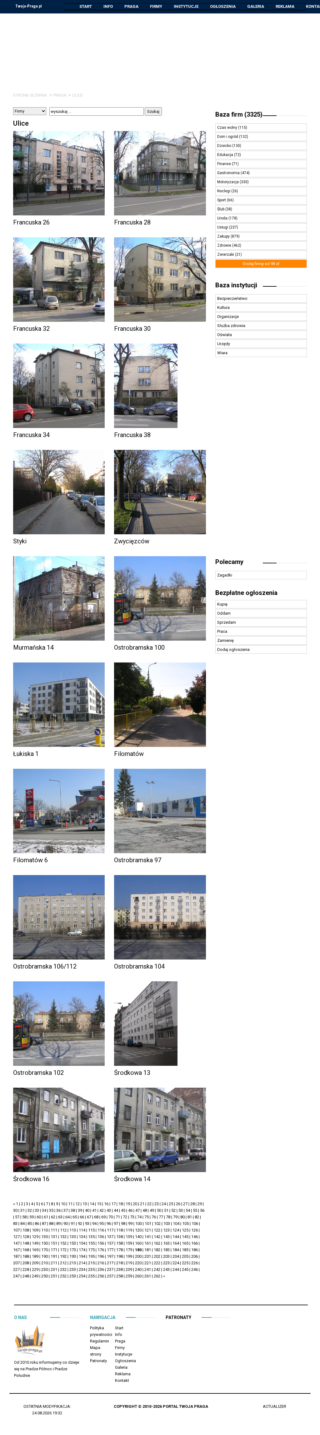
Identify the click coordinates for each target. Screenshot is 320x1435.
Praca (222, 631)
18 (120, 1203)
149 (35, 1243)
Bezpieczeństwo (232, 298)
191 (54, 1256)
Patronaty (98, 1360)
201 (147, 1256)
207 (16, 1263)
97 (116, 1223)
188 (25, 1256)
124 (175, 1230)
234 (82, 1269)
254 (82, 1276)
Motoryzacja (228, 182)
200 (138, 1256)
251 (54, 1276)
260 (138, 1276)
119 (129, 1230)
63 (60, 1217)
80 (182, 1217)
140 (138, 1236)
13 (84, 1203)
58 (24, 1217)
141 (147, 1236)
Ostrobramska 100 (139, 647)
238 (119, 1269)
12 (77, 1203)
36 (58, 1210)
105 (185, 1223)
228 (25, 1269)
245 (185, 1269)
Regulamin (99, 1341)
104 (176, 1223)
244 (175, 1269)
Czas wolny (227, 127)
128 (25, 1236)
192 (63, 1256)
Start (85, 6)
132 (63, 1236)
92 (80, 1223)
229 (35, 1269)
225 (185, 1263)
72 (125, 1217)
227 (16, 1269)
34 (44, 1210)
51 (166, 1210)
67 (89, 1217)
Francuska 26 (31, 222)
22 (149, 1203)
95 (101, 1223)
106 (195, 1223)
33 (37, 1210)
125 (185, 1230)
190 (44, 1256)
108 (25, 1230)
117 (110, 1230)
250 (44, 1276)
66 (82, 1217)
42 (101, 1210)
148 (25, 1243)
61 (46, 1217)
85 (30, 1223)
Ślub (221, 209)
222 (157, 1263)
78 (168, 1217)
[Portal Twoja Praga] (29, 1341)
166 (194, 1243)
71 (118, 1217)
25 (171, 1203)
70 (110, 1217)
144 (175, 1236)
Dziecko (224, 146)
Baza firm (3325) (238, 114)
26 (178, 1203)
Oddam (224, 613)
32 (30, 1210)
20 (135, 1203)
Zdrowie (224, 245)
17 (113, 1203)
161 (147, 1243)
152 (63, 1243)
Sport (222, 200)
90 (65, 1223)
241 (147, 1269)
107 (16, 1230)
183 (166, 1249)
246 (194, 1269)
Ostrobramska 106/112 (45, 966)
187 (16, 1256)
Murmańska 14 (33, 647)
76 (154, 1217)
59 (31, 1217)
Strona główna (30, 95)
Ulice (77, 95)
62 (53, 1217)
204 (175, 1256)
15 (99, 1203)
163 (166, 1243)
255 (91, 1276)
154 (82, 1243)
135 (91, 1236)
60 (39, 1217)
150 (44, 1243)
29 (200, 1203)
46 (130, 1210)
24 (164, 1203)
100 (138, 1223)
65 (74, 1217)
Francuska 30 (132, 328)
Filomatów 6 (30, 860)
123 (166, 1230)
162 (157, 1243)
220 (138, 1263)
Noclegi (224, 191)
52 (173, 1210)
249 (35, 1276)
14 (92, 1203)
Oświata (224, 334)
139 (129, 1236)
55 (195, 1210)
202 (157, 1256)
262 (157, 1276)
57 (17, 1217)
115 (91, 1230)
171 (54, 1249)
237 (110, 1269)
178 (119, 1249)
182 (157, 1249)
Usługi (223, 227)
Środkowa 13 (132, 1072)
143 (166, 1236)
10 (63, 1203)
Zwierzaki (226, 254)
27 (185, 1203)
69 (103, 1217)
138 (119, 1236)
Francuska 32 (31, 328)
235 (91, 1269)
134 (82, 1236)
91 (73, 1223)
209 (35, 1263)
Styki (20, 541)
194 (82, 1256)
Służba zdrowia (231, 325)
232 (63, 1269)
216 (101, 1263)
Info (108, 6)
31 (22, 1210)
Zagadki (224, 575)
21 (142, 1203)
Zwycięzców (131, 541)
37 (65, 1210)
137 (110, 1236)
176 (101, 1249)
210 (44, 1263)
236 (101, 1269)
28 (192, 1203)
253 (72, 1276)
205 (185, 1256)
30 (15, 1210)
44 (116, 1210)
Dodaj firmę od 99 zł (261, 263)
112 (63, 1230)
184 (175, 1249)
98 (123, 1223)
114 (82, 1230)
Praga (131, 6)
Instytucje (186, 6)
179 (129, 1249)
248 (25, 1276)
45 (123, 1210)
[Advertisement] (160, 48)
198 (119, 1256)
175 (91, 1249)
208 (25, 1263)
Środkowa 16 (31, 1179)
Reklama (285, 6)
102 (157, 1223)
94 (94, 1223)
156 (101, 1243)
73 (132, 1217)
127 (16, 1236)
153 (72, 1243)
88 (51, 1223)
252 (63, 1276)
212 (63, 1263)
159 (129, 1243)
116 (101, 1230)
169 (35, 1249)
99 (130, 1223)
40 (87, 1210)
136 (101, 1236)
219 (129, 1263)
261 (147, 1276)
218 (119, 1263)
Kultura (223, 307)
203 (166, 1256)
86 (37, 1223)
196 (101, 1256)
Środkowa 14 (132, 1179)
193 (72, 1256)
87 (44, 1223)
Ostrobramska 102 (38, 1072)
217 (110, 1263)
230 (44, 1269)
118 (119, 1230)
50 (159, 1210)
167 (16, 1249)
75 (146, 1217)
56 (202, 1210)
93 (87, 1223)
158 (119, 1243)
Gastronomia (229, 173)
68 (96, 1217)
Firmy (156, 6)
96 (109, 1223)
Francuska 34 (31, 435)
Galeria (255, 6)
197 (110, 1256)
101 (148, 1223)
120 (138, 1230)
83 (15, 1223)
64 (67, 1217)
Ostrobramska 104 (139, 966)
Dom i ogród (228, 136)
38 (73, 1210)
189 (35, 1256)
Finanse (224, 164)
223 (166, 1263)
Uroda (222, 218)
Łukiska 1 (26, 754)
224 (175, 1263)
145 (185, 1236)
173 (72, 1249)
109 (35, 1230)
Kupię (222, 604)
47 (137, 1210)
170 (44, 1249)
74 (139, 1217)
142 (157, 1236)
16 (106, 1203)
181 (147, 1249)
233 (72, 1269)
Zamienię (225, 640)
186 (194, 1249)
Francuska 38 (132, 435)
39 (80, 1210)
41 (94, 1210)
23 (156, 1203)
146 (194, 1236)
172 (63, 1249)
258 (119, 1276)
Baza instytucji (236, 285)
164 (175, 1243)
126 (194, 1230)
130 (44, 1236)
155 (91, 1243)
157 (110, 1243)
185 (185, 1249)
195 (91, 1256)
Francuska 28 (132, 222)
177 (110, 1249)
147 (16, 1243)
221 (147, 1263)
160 (138, 1243)
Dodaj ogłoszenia (233, 649)
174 (82, 1249)
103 (166, 1223)
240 (138, 1269)
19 (128, 1203)
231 (54, 1269)
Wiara (222, 352)
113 (72, 1230)
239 (129, 1269)
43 (109, 1210)
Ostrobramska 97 (137, 860)
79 (175, 1217)
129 (35, 1236)
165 (185, 1243)
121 (147, 1230)
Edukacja (225, 155)
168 (25, 1249)
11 (70, 1203)
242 (157, 1269)
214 (82, 1263)
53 (180, 1210)
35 (51, 1210)
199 (129, 1256)
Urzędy (223, 343)
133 (72, 1236)
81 (190, 1217)
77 (161, 1217)
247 (16, 1276)
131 (54, 1236)
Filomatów (129, 754)
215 (91, 1263)
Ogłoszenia (223, 6)
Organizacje (228, 316)
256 (101, 1276)
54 (188, 1210)
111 (54, 1230)
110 (44, 1230)
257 (110, 1276)
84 (22, 1223)
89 (58, 1223)
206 (194, 1256)
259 (129, 1276)
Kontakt (122, 1380)
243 (166, 1269)
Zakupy (224, 236)
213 (72, 1263)
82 (197, 1217)
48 (144, 1210)
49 (152, 1210)
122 (157, 1230)
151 (54, 1243)
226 (194, 1263)
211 (54, 1263)
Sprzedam (226, 622)
